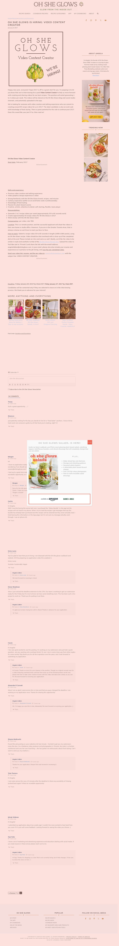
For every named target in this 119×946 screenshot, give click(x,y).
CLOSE (90, 442)
